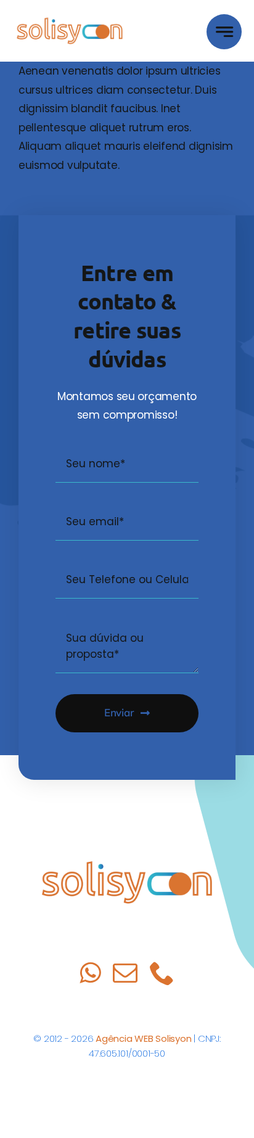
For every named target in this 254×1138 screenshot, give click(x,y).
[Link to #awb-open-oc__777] (224, 31)
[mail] (125, 972)
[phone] (162, 972)
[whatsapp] (90, 972)
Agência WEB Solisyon (144, 1038)
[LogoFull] (69, 17)
